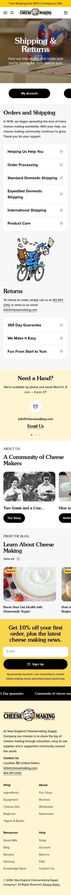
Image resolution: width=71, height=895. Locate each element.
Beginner (9, 814)
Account (44, 847)
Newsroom (46, 814)
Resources (10, 832)
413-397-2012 (12, 773)
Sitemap (9, 861)
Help (42, 832)
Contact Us (46, 868)
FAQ (42, 861)
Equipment (10, 799)
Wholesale (46, 806)
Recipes (8, 854)
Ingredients (11, 792)
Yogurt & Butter (13, 821)
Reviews (44, 799)
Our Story (14, 518)
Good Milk (10, 840)
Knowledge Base (14, 868)
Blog (6, 847)
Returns (44, 854)
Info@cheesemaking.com (20, 768)
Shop (7, 785)
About (43, 785)
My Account (29, 93)
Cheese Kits (11, 806)
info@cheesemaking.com (20, 310)
